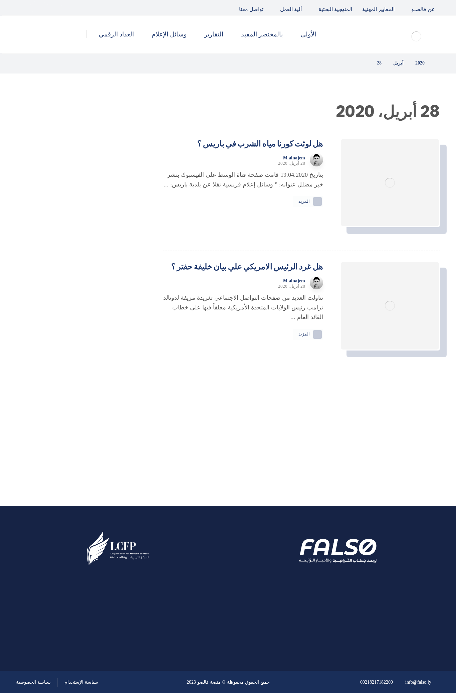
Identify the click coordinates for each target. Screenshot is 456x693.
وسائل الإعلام (105, 424)
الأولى (114, 370)
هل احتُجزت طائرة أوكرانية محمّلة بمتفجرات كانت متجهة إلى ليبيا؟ (67, 283)
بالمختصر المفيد (102, 388)
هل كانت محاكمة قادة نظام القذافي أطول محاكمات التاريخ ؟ (65, 215)
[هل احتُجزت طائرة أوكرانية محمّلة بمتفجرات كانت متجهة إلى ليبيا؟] (122, 283)
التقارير (113, 406)
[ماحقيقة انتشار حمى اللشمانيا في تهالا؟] (122, 181)
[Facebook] (54, 7)
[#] (137, 635)
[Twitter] (39, 7)
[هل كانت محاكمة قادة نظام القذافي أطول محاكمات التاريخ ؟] (122, 215)
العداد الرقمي (105, 442)
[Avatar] (316, 159)
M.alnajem (294, 158)
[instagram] (23, 7)
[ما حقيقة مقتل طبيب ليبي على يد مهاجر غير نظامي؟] (122, 249)
